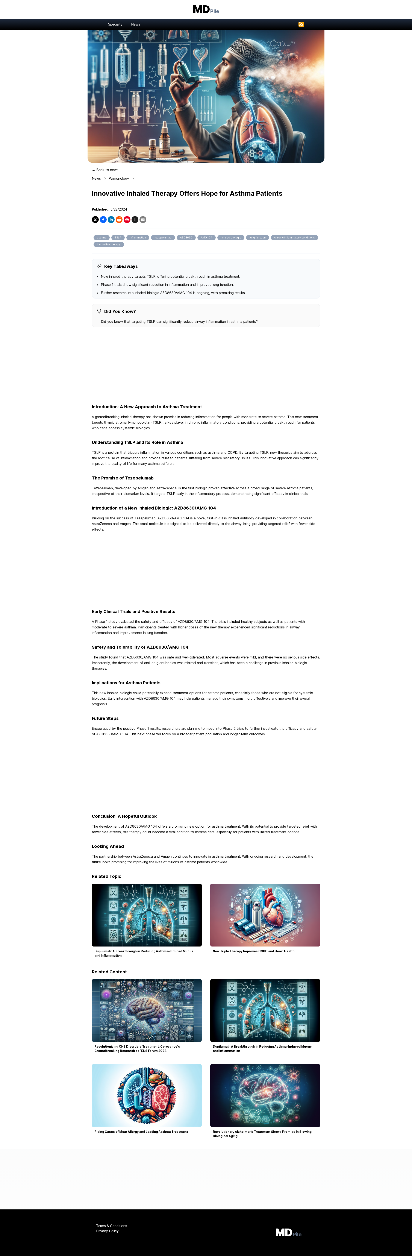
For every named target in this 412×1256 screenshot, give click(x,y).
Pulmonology (119, 178)
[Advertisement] (206, 366)
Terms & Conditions (111, 1226)
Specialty (115, 24)
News (135, 24)
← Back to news (105, 170)
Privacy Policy (107, 1231)
